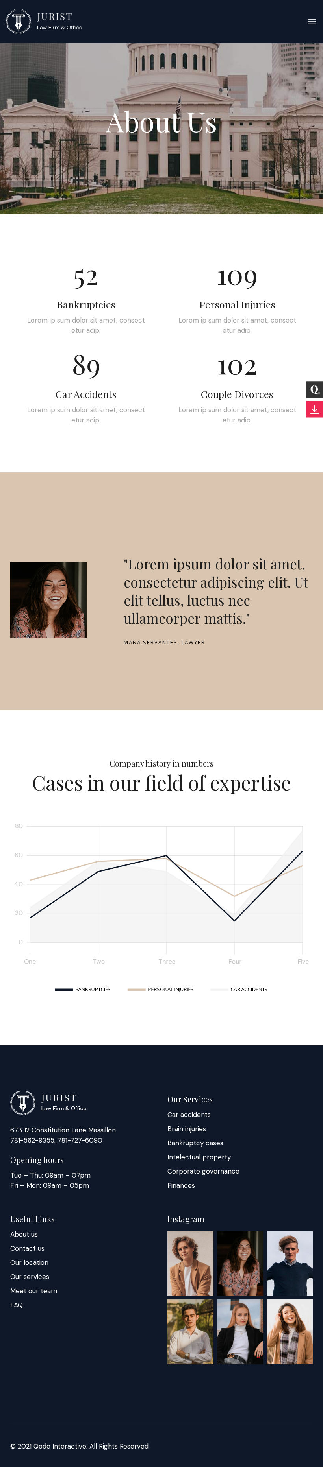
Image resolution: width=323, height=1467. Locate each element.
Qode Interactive (59, 1446)
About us (24, 1234)
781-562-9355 (32, 1140)
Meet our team (33, 1290)
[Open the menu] (311, 22)
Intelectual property (199, 1157)
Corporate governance (203, 1171)
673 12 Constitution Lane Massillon (63, 1130)
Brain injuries (186, 1128)
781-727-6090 (79, 1140)
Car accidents (189, 1114)
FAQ (16, 1305)
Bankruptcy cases (195, 1143)
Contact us (27, 1248)
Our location (29, 1262)
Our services (29, 1276)
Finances (181, 1185)
